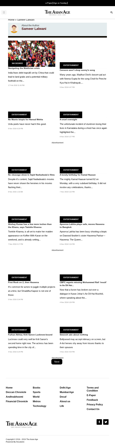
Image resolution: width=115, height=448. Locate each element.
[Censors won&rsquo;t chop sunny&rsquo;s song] (83, 54)
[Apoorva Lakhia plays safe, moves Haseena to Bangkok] (83, 208)
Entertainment (71, 65)
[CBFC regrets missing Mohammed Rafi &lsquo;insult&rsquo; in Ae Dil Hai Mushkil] (83, 266)
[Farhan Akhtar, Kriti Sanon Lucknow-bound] (31, 319)
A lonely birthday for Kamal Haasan (78, 175)
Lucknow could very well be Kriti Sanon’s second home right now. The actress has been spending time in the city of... (30, 343)
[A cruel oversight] (83, 104)
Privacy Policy (95, 404)
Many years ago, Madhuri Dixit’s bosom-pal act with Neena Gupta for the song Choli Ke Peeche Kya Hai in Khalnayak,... (83, 78)
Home (9, 387)
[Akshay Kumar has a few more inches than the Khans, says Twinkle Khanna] (31, 208)
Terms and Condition (93, 389)
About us (65, 401)
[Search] (111, 12)
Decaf (63, 397)
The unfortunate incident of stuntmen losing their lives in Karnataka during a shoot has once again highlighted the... (83, 128)
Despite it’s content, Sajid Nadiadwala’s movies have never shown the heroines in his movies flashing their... (31, 183)
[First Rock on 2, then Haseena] (31, 266)
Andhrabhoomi (14, 397)
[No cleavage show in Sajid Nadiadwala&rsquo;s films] (31, 159)
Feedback (92, 400)
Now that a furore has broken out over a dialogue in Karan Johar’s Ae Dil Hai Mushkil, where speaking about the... (81, 293)
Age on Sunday (60, 3)
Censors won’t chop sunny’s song (77, 70)
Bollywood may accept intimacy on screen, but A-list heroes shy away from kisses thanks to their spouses (82, 343)
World (36, 397)
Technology (39, 406)
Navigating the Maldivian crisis (24, 68)
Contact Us (93, 409)
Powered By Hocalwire (15, 442)
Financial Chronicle (17, 401)
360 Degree (17, 63)
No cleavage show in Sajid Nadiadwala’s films (31, 175)
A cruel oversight (68, 119)
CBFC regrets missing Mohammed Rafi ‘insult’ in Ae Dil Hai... (83, 283)
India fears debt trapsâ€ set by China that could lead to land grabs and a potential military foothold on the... (31, 76)
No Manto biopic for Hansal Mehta (25, 119)
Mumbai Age (67, 392)
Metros (37, 401)
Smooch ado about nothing (74, 334)
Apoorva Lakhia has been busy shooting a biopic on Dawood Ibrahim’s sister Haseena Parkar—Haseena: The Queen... (83, 235)
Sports (36, 392)
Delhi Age (65, 387)
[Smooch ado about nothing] (83, 319)
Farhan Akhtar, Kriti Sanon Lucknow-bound (30, 334)
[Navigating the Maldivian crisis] (31, 53)
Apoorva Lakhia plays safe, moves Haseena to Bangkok (82, 225)
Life (62, 406)
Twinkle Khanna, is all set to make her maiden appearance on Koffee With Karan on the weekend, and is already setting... (30, 235)
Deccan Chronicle (16, 392)
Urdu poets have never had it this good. (27, 124)
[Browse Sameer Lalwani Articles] (14, 28)
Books (36, 387)
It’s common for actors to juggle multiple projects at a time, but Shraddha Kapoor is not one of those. (31, 291)
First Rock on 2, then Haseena (23, 282)
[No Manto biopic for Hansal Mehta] (31, 104)
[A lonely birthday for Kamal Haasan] (83, 159)
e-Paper (49, 3)
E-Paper (91, 395)
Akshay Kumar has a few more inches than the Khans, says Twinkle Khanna (30, 225)
